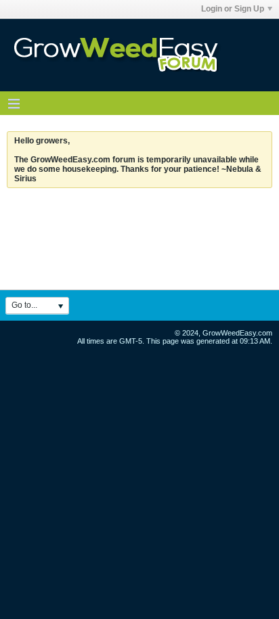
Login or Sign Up (232, 9)
